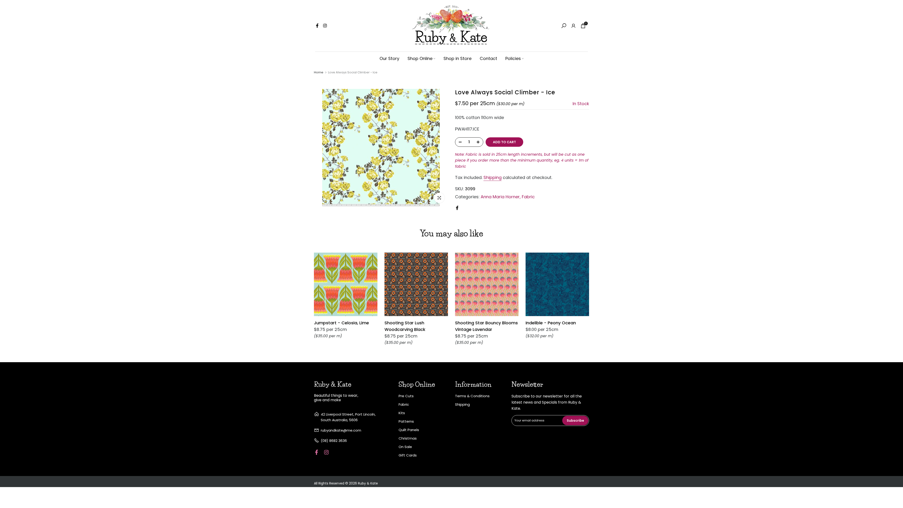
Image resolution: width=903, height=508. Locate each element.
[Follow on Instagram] (325, 25)
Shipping (492, 177)
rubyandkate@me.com (341, 430)
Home (318, 72)
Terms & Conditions (472, 395)
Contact (488, 58)
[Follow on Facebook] (317, 25)
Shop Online (420, 58)
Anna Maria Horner (500, 197)
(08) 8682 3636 (334, 440)
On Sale (405, 446)
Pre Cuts (406, 395)
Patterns (406, 421)
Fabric (528, 197)
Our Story (389, 58)
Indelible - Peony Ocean (551, 323)
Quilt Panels (409, 429)
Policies (513, 58)
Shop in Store (457, 58)
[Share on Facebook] (457, 208)
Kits (402, 412)
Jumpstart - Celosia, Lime (341, 323)
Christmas (408, 438)
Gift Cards (408, 455)
